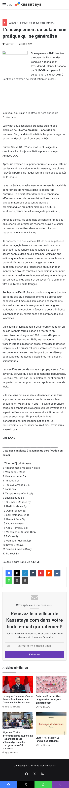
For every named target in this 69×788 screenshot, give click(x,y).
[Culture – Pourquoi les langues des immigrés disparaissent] (51, 684)
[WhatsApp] (9, 580)
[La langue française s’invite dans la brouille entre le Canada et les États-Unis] (18, 684)
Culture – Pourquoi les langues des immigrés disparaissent (48, 699)
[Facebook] (9, 573)
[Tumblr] (33, 573)
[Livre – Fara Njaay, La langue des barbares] (51, 723)
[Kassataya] (28, 4)
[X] (17, 573)
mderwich (9, 44)
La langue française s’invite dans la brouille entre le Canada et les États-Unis (18, 699)
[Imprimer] (25, 580)
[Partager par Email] (17, 580)
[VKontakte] (57, 573)
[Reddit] (49, 573)
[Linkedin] (25, 573)
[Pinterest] (41, 573)
